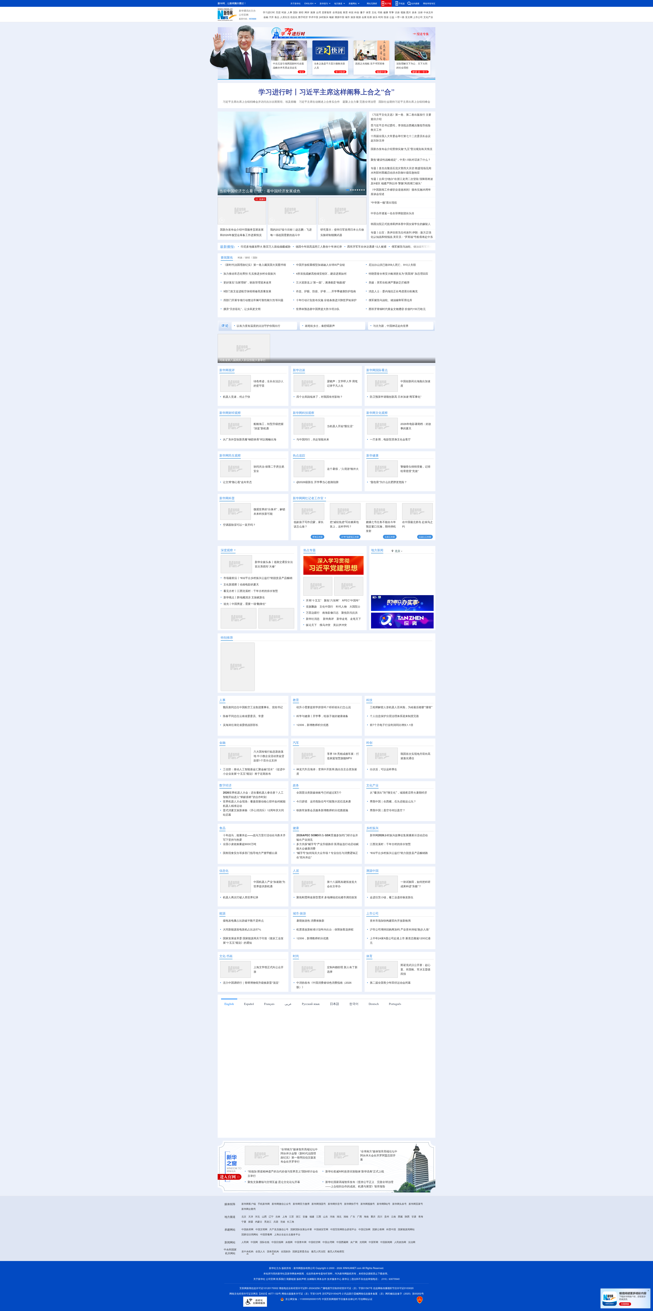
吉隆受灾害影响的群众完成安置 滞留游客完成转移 (261, 190)
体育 (368, 12)
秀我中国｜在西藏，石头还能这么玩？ (393, 840)
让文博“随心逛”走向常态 (237, 482)
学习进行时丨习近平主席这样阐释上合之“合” (326, 91)
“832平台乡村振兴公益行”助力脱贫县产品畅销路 (399, 892)
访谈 (397, 12)
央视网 (288, 1281)
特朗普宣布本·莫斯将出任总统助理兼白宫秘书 (425, 246)
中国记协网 (364, 1268)
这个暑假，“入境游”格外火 (343, 469)
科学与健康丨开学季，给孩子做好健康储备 (322, 735)
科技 (351, 12)
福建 (311, 1255)
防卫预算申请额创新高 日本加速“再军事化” (395, 397)
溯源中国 (339, 17)
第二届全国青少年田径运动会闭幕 (390, 1022)
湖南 (346, 1255)
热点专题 (309, 569)
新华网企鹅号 (248, 1248)
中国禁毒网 (266, 1273)
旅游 (353, 17)
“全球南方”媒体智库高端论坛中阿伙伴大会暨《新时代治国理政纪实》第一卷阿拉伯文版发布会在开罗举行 (299, 1194)
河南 (332, 1255)
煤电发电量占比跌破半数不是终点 (243, 960)
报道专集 (423, 34)
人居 (296, 909)
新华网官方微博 (301, 1243)
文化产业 (428, 17)
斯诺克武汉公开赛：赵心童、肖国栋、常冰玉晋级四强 (415, 1008)
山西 (264, 1255)
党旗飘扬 (311, 626)
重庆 (373, 1255)
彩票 (369, 17)
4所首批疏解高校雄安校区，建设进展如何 (321, 273)
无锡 (282, 1260)
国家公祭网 (378, 1268)
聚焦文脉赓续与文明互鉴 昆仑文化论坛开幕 (274, 1221)
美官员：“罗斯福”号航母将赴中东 (413, 237)
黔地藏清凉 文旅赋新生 (251, 617)
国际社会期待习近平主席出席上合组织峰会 (404, 102)
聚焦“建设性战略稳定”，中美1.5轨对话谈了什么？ (401, 160)
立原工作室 (390, 536)
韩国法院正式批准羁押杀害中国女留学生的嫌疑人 (401, 224)
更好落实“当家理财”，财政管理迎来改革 (247, 282)
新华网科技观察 (303, 412)
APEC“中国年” (350, 620)
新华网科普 (227, 498)
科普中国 (391, 1268)
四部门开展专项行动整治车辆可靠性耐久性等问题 (253, 300)
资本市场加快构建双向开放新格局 (390, 960)
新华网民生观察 (230, 455)
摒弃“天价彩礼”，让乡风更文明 (242, 309)
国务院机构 (273, 1290)
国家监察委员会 (300, 1290)
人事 (289, 12)
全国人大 (260, 1290)
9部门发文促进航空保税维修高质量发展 (247, 291)
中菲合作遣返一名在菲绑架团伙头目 (392, 213)
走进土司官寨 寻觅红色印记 (259, 360)
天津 (250, 1255)
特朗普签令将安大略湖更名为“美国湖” (391, 273)
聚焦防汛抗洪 (349, 632)
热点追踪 (299, 455)
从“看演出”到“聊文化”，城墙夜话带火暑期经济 (398, 832)
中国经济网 (314, 1281)
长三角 (290, 1260)
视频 (403, 12)
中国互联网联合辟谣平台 (343, 1268)
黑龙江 (267, 1260)
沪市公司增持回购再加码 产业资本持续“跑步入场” (399, 968)
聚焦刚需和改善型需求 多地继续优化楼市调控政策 (326, 936)
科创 (356, 12)
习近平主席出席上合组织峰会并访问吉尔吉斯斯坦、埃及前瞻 (259, 102)
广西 (359, 1255)
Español (249, 1043)
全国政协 (285, 1290)
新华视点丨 (230, 617)
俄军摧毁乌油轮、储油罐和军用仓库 (371, 246)
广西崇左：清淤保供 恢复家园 (371, 360)
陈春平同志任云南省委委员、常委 (243, 735)
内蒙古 (258, 1260)
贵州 (386, 1255)
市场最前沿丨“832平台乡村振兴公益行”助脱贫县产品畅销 (257, 597)
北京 (243, 1255)
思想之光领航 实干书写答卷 (369, 63)
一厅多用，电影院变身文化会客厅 (390, 439)
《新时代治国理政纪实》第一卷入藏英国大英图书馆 (254, 265)
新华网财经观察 (230, 412)
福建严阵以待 (389, 183)
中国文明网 (261, 1268)
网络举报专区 (429, 3)
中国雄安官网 (321, 1268)
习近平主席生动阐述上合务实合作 (319, 102)
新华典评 (328, 638)
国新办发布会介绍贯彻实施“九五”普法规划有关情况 (401, 149)
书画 (380, 12)
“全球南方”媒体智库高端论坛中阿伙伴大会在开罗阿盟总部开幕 (378, 1194)
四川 (380, 1255)
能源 (358, 17)
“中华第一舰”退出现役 (384, 202)
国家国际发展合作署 (301, 1268)
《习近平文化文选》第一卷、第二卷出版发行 (398, 114)
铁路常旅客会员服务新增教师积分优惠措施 (322, 849)
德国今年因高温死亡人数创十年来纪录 (277, 246)
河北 (257, 1255)
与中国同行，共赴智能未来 (312, 439)
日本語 (334, 1043)
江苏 (291, 1255)
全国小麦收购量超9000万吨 (239, 883)
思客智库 (326, 12)
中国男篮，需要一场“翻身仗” (249, 623)
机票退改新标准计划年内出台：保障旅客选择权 (325, 968)
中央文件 (428, 12)
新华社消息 (313, 638)
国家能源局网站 (406, 1268)
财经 (301, 12)
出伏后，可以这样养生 (383, 808)
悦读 (386, 17)
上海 (284, 1255)
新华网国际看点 (377, 370)
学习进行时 (269, 12)
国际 (295, 12)
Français (269, 1043)
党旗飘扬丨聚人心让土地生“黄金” (318, 360)
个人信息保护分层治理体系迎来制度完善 (394, 735)
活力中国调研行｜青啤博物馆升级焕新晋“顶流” (251, 1022)
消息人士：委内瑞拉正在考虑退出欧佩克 (393, 291)
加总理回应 (421, 273)
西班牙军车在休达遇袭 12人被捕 (324, 246)
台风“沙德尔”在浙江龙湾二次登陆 (399, 179)
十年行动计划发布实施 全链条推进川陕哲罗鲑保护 (326, 300)
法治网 (411, 1281)
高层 (278, 12)
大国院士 (354, 626)
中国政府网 (247, 1268)
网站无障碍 (372, 3)
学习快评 (340, 71)
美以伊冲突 (340, 644)
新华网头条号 (399, 1243)
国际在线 (264, 1281)
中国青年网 (300, 1281)
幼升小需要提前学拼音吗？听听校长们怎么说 (323, 727)
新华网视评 (227, 370)
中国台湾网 (328, 1281)
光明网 (363, 1281)
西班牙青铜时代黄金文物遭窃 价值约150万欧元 (397, 309)
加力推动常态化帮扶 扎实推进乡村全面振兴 (249, 273)
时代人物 (341, 626)
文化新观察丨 (231, 604)
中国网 (254, 1281)
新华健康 (372, 455)
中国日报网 (277, 1281)
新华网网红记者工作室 (308, 498)
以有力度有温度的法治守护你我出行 (258, 326)
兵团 (275, 1260)
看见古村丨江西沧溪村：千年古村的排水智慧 (250, 610)
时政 (284, 12)
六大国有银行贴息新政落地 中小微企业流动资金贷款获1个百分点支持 (269, 795)
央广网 (353, 1281)
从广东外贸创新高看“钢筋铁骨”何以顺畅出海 (249, 439)
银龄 (331, 17)
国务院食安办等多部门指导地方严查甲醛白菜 (250, 892)
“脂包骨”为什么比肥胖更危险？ (388, 482)
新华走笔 (342, 638)
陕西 (407, 1255)
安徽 (305, 1255)
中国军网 (373, 1281)
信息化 (293, 17)
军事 (391, 12)
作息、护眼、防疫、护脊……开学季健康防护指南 (326, 291)
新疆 (250, 1260)
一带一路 (399, 17)
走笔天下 (355, 638)
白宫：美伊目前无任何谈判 (395, 232)
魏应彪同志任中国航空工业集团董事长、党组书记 (253, 727)
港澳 (312, 12)
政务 (414, 12)
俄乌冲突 (325, 644)
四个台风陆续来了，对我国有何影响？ (319, 397)
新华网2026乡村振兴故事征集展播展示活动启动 (399, 874)
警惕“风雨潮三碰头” (410, 183)
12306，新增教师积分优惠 (312, 744)
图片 (408, 12)
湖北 (339, 1255)
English (229, 1043)
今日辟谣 (301, 840)
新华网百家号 (416, 1243)
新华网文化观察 (377, 412)
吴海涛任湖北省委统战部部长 (240, 744)
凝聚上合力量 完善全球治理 (359, 102)
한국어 (353, 1043)
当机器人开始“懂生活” (340, 426)
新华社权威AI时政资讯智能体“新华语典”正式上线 (354, 1210)
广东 (352, 1255)
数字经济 (303, 17)
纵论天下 (311, 644)
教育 (345, 12)
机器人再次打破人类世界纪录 (240, 936)
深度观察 (227, 569)
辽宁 (271, 1255)
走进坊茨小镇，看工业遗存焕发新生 (391, 936)
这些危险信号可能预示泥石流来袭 (330, 840)
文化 (374, 12)
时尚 (380, 17)
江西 (318, 1255)
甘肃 (414, 1255)
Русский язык (311, 1043)
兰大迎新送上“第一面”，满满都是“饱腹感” (321, 282)
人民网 (245, 1281)
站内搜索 (415, 3)
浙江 (298, 1255)
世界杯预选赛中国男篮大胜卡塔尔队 (318, 309)
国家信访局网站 (249, 1273)
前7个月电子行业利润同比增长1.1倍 (391, 744)
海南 (366, 1255)
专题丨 (375, 168)
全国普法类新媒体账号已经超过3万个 (318, 832)
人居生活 (285, 17)
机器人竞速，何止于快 (236, 397)
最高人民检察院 (336, 1290)
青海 (420, 1255)
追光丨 (227, 623)
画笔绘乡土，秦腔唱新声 (320, 326)
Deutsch (374, 1043)
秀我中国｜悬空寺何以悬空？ (387, 849)
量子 (362, 12)
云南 (393, 1255)
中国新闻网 (386, 1281)
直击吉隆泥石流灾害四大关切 (396, 168)
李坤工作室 (317, 536)
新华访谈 (299, 370)
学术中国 (313, 17)
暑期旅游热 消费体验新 (310, 960)
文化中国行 (326, 626)
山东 (325, 1255)
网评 (307, 12)
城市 (347, 17)
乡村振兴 (323, 17)
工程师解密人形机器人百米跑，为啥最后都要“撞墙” (401, 727)
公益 (391, 17)
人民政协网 (400, 1281)
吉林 (277, 1255)
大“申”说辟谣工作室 (350, 536)
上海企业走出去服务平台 (287, 1273)
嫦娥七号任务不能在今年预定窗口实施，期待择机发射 (381, 526)
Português (395, 1043)
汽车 (271, 17)
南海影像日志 (330, 632)
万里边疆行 (313, 632)
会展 (364, 17)
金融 (265, 17)
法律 (420, 12)
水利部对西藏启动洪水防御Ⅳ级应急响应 (395, 172)
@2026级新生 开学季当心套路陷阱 (317, 482)
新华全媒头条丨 (264, 581)
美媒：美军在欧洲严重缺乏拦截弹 (389, 282)
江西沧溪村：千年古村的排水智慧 (390, 883)
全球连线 (337, 12)
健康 (385, 12)
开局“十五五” (313, 620)
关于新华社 (295, 3)
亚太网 (408, 17)
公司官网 (243, 14)
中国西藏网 (342, 1281)
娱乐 (375, 17)
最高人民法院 (318, 1290)
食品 (276, 17)
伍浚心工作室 (425, 536)
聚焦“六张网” (331, 620)
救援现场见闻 (423, 168)
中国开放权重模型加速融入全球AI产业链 (320, 265)
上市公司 (418, 17)
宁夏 (243, 1260)
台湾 (318, 12)
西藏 (400, 1255)
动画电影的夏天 (249, 604)
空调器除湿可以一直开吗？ (239, 525)
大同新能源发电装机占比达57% (242, 968)
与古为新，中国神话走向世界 (390, 326)
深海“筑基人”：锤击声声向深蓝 (426, 360)
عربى (288, 1043)
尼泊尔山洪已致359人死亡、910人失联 (392, 265)
